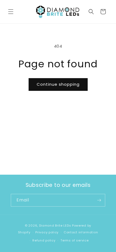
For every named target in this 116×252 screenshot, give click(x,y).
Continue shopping (58, 84)
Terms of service (74, 240)
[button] (11, 12)
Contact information (81, 232)
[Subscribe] (99, 200)
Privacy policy (47, 232)
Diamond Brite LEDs (55, 225)
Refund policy (43, 240)
